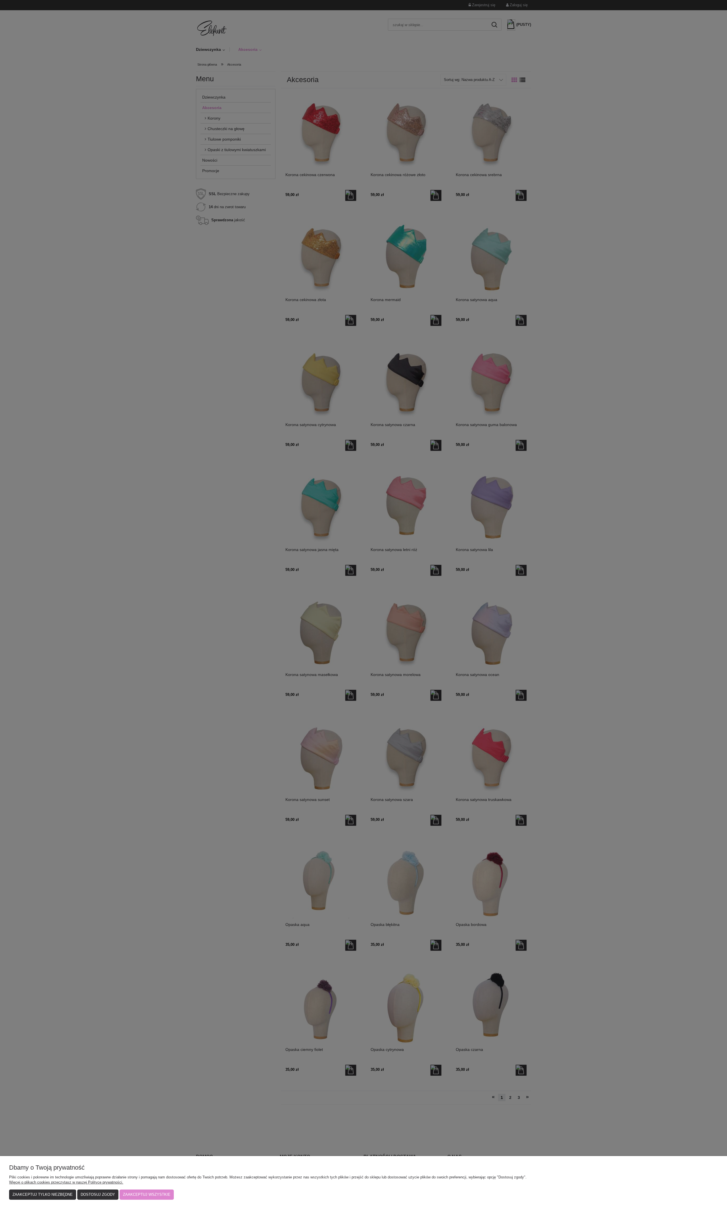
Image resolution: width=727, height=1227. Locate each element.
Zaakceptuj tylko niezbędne (42, 1194)
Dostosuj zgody (98, 1194)
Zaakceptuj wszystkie (146, 1194)
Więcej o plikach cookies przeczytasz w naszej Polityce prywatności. (66, 1182)
